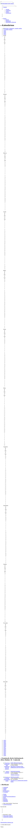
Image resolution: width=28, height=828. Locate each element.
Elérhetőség (5, 801)
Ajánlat (7, 11)
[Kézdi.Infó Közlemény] (7, 772)
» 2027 (4, 30)
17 (4, 63)
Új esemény (5, 792)
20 (4, 67)
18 (4, 64)
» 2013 (4, 751)
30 (4, 78)
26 (4, 74)
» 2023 (4, 740)
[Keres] (13, 2)
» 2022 (4, 741)
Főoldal (4, 794)
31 (4, 80)
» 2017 (4, 747)
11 (4, 56)
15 (4, 61)
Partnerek (5, 798)
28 (4, 76)
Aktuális (7, 9)
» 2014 (4, 750)
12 (4, 57)
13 (4, 59)
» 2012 (4, 753)
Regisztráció (8, 20)
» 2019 (4, 745)
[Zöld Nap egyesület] (7, 780)
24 (4, 71)
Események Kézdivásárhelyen (9, 796)
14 (4, 60)
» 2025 (4, 33)
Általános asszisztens (15, 774)
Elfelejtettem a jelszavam (11, 22)
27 (4, 75)
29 (4, 77)
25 (4, 73)
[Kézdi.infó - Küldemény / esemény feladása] (12, 28)
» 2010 (4, 755)
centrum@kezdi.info (7, 804)
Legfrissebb (8, 10)
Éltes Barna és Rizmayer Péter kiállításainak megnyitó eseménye (17, 767)
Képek (4, 797)
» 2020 (4, 743)
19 (4, 66)
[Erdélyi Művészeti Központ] (7, 768)
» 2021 (4, 742)
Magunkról (5, 800)
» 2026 (4, 31)
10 (4, 55)
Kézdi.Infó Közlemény (15, 771)
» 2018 (4, 746)
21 (4, 68)
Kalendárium (8, 12)
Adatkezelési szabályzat (8, 816)
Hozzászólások (6, 790)
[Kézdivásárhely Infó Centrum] (7, 3)
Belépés (4, 18)
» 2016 (4, 748)
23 (4, 70)
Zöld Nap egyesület (15, 777)
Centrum (5, 7)
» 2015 (4, 749)
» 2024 (4, 34)
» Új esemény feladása (7, 29)
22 (4, 69)
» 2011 (4, 754)
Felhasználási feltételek (8, 815)
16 (4, 62)
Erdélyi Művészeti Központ (16, 762)
